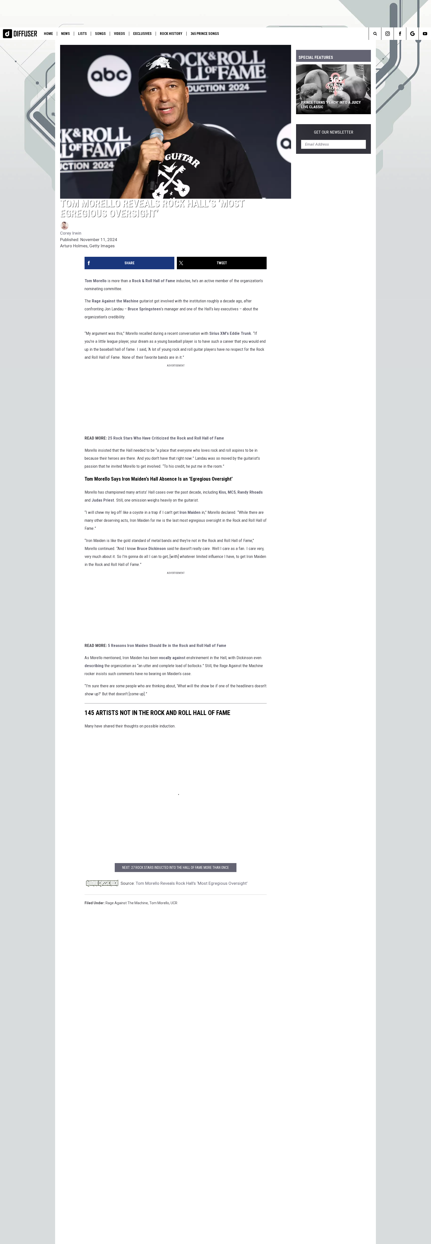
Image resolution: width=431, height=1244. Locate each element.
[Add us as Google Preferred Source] (412, 33)
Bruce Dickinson (151, 548)
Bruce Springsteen (144, 308)
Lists (82, 34)
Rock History (171, 34)
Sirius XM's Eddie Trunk (230, 333)
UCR (174, 903)
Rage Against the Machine (115, 300)
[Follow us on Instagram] (387, 33)
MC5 (232, 492)
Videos (119, 34)
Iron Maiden (190, 512)
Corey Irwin (70, 233)
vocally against (172, 657)
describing (95, 665)
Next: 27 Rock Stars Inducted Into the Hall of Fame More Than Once (175, 868)
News (65, 34)
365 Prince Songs (205, 34)
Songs (100, 34)
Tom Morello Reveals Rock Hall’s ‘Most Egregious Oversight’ (191, 883)
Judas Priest (103, 500)
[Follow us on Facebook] (400, 33)
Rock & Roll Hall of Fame (153, 280)
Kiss (222, 492)
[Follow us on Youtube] (425, 33)
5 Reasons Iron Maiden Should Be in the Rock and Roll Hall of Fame (167, 645)
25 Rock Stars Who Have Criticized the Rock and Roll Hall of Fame (166, 438)
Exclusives (142, 34)
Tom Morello (96, 280)
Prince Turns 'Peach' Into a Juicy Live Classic (331, 104)
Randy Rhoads (250, 492)
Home (48, 34)
